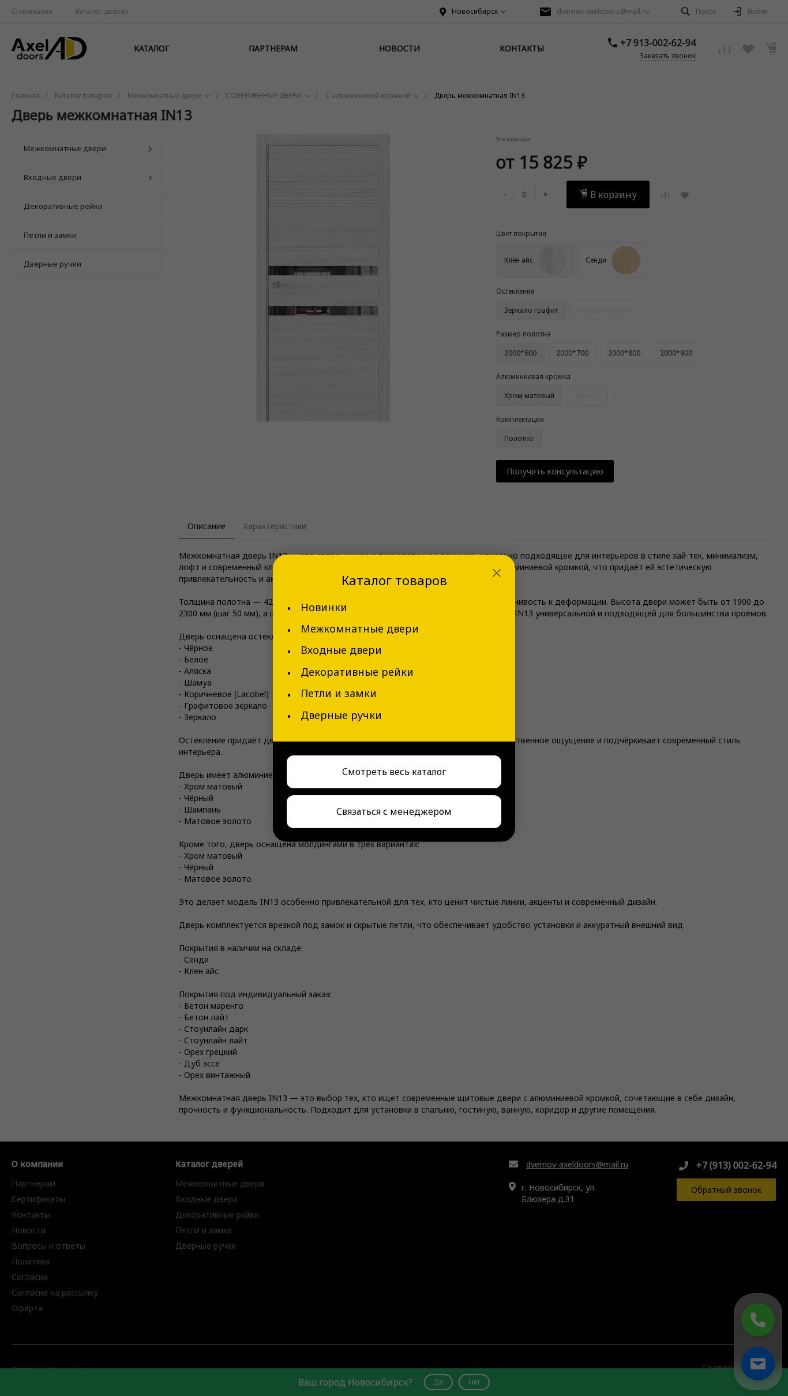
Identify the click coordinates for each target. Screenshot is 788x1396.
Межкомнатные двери (360, 628)
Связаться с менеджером (394, 811)
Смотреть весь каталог (394, 771)
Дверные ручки (341, 715)
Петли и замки (339, 693)
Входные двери (341, 650)
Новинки (324, 607)
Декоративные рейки (357, 672)
